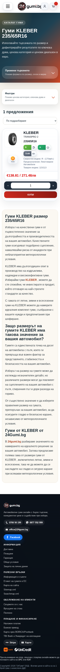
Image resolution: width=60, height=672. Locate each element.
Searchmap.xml (11, 594)
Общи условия (11, 562)
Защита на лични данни (16, 566)
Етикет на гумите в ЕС (15, 581)
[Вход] (44, 6)
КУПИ (31, 194)
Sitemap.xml (10, 589)
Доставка (8, 549)
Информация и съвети (15, 577)
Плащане (8, 553)
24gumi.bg (14, 441)
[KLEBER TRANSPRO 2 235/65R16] (30, 164)
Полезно (8, 613)
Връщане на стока (13, 608)
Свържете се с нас (13, 604)
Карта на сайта (11, 585)
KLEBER (32, 279)
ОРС (20, 660)
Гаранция (8, 558)
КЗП (29, 660)
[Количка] (53, 6)
